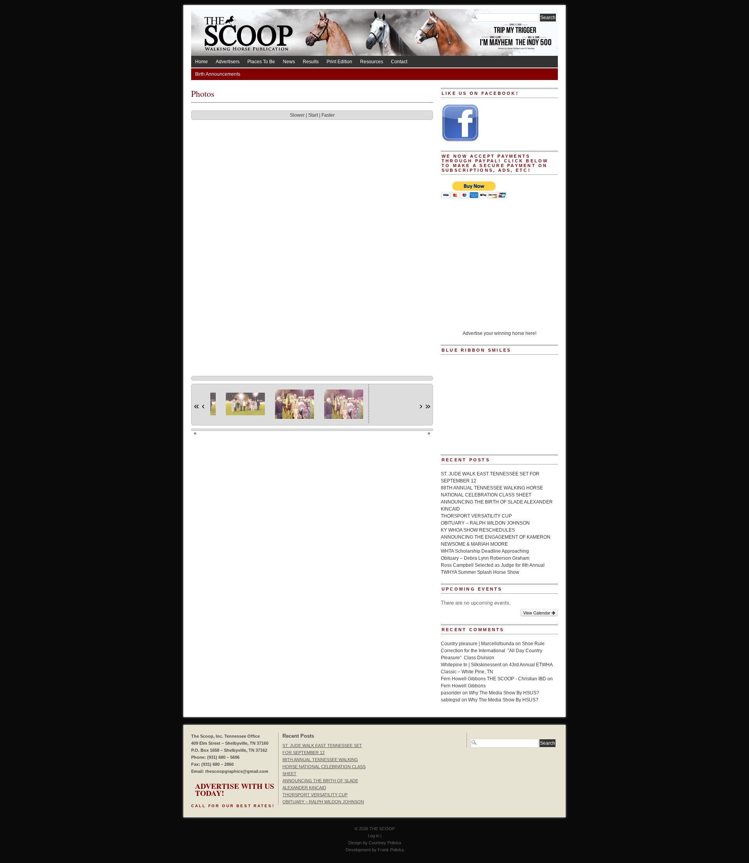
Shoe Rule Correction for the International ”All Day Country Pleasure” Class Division (493, 650)
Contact (399, 61)
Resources (371, 61)
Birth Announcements (217, 74)
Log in (373, 835)
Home (201, 61)
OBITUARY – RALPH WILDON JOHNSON (485, 523)
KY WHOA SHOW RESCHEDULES (478, 530)
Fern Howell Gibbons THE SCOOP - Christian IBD (493, 679)
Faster (328, 115)
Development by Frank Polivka (375, 849)
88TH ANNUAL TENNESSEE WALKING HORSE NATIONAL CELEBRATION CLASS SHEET (324, 766)
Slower (297, 115)
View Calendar (537, 612)
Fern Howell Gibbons (463, 686)
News (289, 61)
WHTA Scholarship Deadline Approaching (485, 551)
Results (311, 61)
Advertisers (228, 61)
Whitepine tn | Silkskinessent (471, 664)
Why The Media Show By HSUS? (504, 693)
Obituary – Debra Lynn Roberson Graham (485, 558)
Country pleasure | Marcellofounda (477, 643)
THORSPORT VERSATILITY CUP (476, 516)
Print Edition (339, 61)
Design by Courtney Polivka (374, 842)
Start (313, 115)
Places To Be (261, 61)
